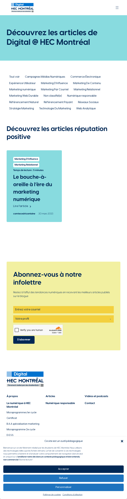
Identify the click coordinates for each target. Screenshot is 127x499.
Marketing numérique (22, 89)
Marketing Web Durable (23, 95)
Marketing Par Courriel (54, 89)
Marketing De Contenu (87, 83)
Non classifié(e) (53, 95)
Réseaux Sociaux (88, 102)
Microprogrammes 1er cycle (22, 412)
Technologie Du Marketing (55, 108)
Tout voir (14, 76)
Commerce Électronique (85, 76)
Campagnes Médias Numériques (45, 76)
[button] (122, 441)
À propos (12, 396)
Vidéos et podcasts (96, 396)
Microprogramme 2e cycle (21, 429)
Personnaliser (64, 487)
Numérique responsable (82, 95)
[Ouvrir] (117, 7)
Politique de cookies (52, 495)
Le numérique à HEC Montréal (19, 405)
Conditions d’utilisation (73, 495)
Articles (50, 396)
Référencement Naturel (24, 102)
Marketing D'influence (54, 83)
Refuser (63, 478)
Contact (90, 403)
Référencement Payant (58, 102)
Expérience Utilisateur (22, 83)
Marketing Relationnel (87, 89)
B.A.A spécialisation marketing (23, 424)
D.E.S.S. (10, 435)
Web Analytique (86, 108)
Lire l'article (20, 206)
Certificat (12, 418)
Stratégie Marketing (21, 108)
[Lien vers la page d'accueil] (22, 7)
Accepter (63, 469)
